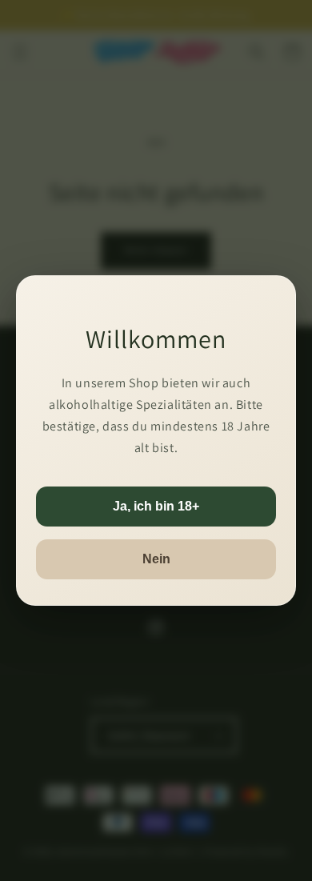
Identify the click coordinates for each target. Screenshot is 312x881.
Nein (156, 559)
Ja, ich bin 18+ (156, 506)
